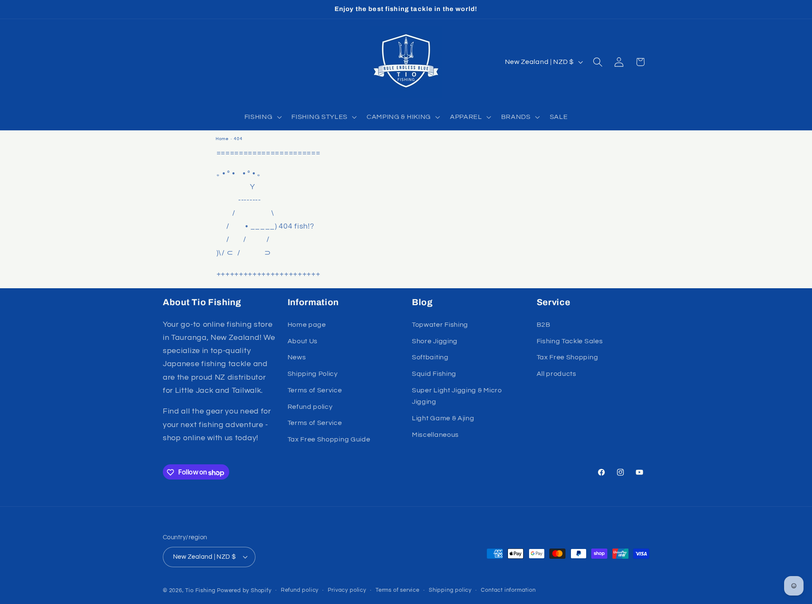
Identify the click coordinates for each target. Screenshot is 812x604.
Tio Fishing (200, 591)
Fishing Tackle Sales (570, 341)
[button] (262, 117)
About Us (303, 341)
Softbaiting (430, 357)
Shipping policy (450, 590)
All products (556, 373)
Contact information (508, 590)
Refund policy (310, 406)
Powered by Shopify (244, 591)
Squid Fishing (434, 373)
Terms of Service (315, 390)
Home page (307, 324)
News (297, 357)
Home (222, 139)
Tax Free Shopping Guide (329, 439)
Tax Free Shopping (567, 357)
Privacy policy (347, 590)
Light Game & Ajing (443, 418)
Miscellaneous (435, 434)
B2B (544, 324)
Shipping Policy (313, 373)
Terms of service (398, 590)
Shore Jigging (435, 341)
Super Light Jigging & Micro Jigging (457, 396)
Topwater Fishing (440, 324)
